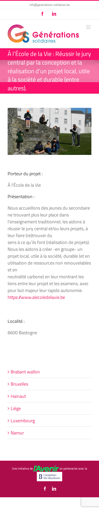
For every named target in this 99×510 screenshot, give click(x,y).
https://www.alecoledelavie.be (36, 297)
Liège (16, 408)
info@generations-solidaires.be (49, 4)
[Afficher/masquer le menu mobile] (88, 27)
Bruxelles (19, 384)
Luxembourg (23, 420)
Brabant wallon (25, 371)
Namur (17, 432)
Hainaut (18, 396)
